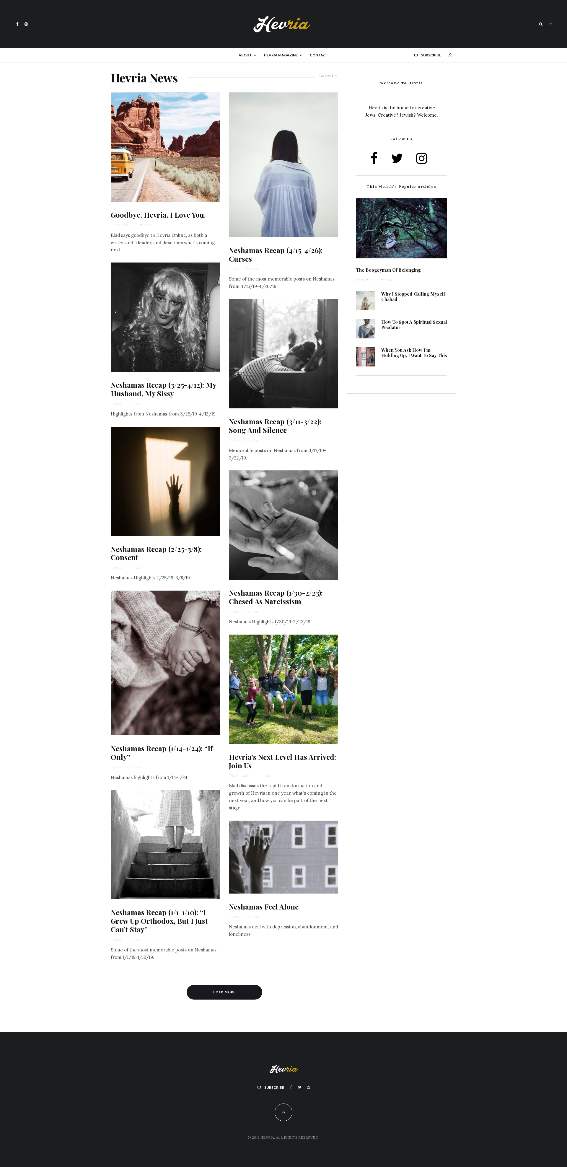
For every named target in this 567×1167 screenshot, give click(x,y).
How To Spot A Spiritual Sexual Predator (414, 324)
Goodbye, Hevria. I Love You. (158, 215)
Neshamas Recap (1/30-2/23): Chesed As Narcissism (276, 597)
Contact (319, 55)
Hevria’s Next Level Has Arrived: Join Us (282, 761)
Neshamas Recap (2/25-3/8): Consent (156, 553)
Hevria (116, 403)
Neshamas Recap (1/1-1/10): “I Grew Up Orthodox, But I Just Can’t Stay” (159, 920)
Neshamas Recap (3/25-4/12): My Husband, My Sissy (163, 389)
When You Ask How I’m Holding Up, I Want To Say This (414, 352)
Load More (224, 992)
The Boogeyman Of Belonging (388, 270)
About (245, 55)
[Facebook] (17, 24)
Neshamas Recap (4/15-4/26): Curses (275, 254)
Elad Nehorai (120, 225)
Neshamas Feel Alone (264, 906)
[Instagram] (26, 24)
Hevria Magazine (281, 55)
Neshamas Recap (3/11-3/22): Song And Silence (275, 425)
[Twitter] (299, 1087)
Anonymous (364, 280)
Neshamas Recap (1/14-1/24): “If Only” (162, 752)
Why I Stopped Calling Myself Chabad (413, 296)
